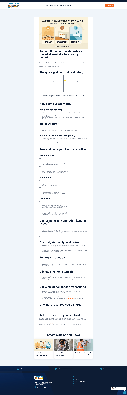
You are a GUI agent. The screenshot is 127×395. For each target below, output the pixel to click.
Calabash (57, 376)
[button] (43, 328)
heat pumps (80, 115)
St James (56, 387)
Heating (61, 5)
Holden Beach (58, 380)
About (66, 5)
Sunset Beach (57, 389)
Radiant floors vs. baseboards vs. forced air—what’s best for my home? (43, 354)
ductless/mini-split (70, 298)
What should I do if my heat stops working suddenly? (83, 353)
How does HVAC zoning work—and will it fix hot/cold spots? (62, 354)
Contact (72, 5)
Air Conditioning (53, 5)
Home (47, 5)
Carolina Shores (58, 378)
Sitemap (56, 391)
